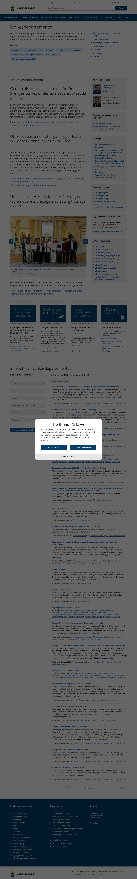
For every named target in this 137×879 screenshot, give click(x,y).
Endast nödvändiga (83, 447)
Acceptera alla (53, 447)
